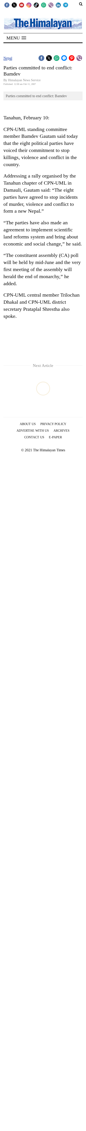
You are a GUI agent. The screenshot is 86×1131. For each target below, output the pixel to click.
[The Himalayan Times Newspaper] (43, 23)
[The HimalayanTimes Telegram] (66, 5)
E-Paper (55, 437)
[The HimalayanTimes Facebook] (7, 5)
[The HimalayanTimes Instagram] (29, 5)
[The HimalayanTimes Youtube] (22, 5)
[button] (16, 37)
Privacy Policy (53, 424)
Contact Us (34, 437)
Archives (61, 430)
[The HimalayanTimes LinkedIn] (58, 5)
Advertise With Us (33, 430)
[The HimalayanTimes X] (14, 5)
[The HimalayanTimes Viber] (51, 5)
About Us (28, 424)
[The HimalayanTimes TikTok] (36, 5)
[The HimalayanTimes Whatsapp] (44, 5)
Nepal (7, 58)
